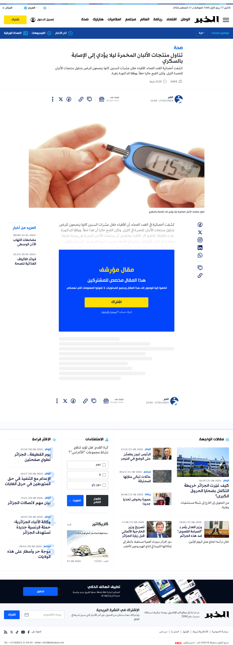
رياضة (157, 19)
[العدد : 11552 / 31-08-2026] (87, 543)
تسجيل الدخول (109, 312)
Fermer (226, 19)
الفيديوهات (38, 33)
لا (100, 474)
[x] (61, 99)
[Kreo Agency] (179, 643)
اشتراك (116, 302)
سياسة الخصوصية (220, 632)
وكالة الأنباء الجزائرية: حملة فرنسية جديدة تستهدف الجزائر (32, 527)
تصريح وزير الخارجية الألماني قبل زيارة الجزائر (133, 531)
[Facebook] (28, 632)
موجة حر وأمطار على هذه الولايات (29, 554)
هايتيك (98, 19)
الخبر (170, 97)
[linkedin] (200, 247)
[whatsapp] (200, 255)
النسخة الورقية (12, 33)
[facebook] (68, 99)
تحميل (40, 591)
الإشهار (186, 632)
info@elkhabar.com (53, 643)
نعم (98, 464)
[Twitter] (11, 632)
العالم (144, 19)
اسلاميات (114, 19)
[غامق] (49, 8)
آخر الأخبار (61, 33)
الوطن (185, 19)
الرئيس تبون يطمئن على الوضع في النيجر (136, 456)
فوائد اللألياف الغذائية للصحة (25, 261)
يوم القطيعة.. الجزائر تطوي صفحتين (32, 457)
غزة (201, 33)
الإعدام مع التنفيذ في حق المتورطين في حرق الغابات (28, 481)
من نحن (163, 632)
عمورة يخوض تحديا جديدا (137, 501)
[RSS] (5, 632)
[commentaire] (89, 99)
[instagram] (200, 240)
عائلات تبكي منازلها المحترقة (137, 479)
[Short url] (81, 99)
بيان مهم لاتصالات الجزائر (29, 503)
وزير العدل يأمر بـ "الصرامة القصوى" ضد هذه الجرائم (189, 531)
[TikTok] (17, 632)
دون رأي (96, 484)
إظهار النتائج (97, 500)
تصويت (77, 500)
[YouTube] (23, 632)
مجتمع (130, 19)
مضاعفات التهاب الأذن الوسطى (24, 242)
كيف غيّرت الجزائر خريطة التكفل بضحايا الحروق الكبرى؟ (206, 491)
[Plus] (52, 99)
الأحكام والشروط (200, 632)
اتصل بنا (175, 632)
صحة (85, 19)
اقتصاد (171, 19)
